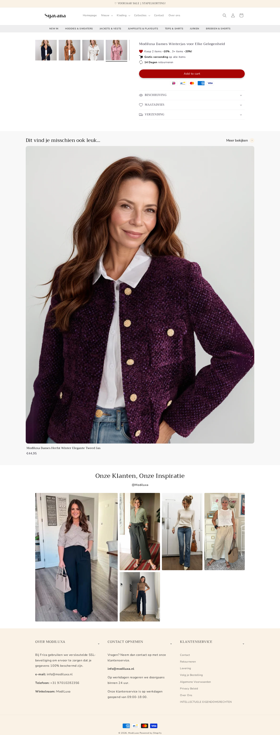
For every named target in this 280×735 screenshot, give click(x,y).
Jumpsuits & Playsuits (143, 28)
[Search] (224, 15)
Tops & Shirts (174, 28)
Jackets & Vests (110, 28)
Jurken (194, 28)
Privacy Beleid (189, 688)
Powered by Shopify (151, 733)
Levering (185, 668)
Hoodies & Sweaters (79, 28)
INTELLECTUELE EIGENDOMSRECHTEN (206, 702)
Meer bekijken (237, 140)
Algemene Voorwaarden (195, 682)
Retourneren (188, 661)
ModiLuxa (133, 733)
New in (53, 28)
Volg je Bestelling (191, 675)
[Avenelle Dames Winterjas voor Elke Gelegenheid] (46, 50)
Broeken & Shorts (218, 28)
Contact (185, 655)
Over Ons (186, 695)
